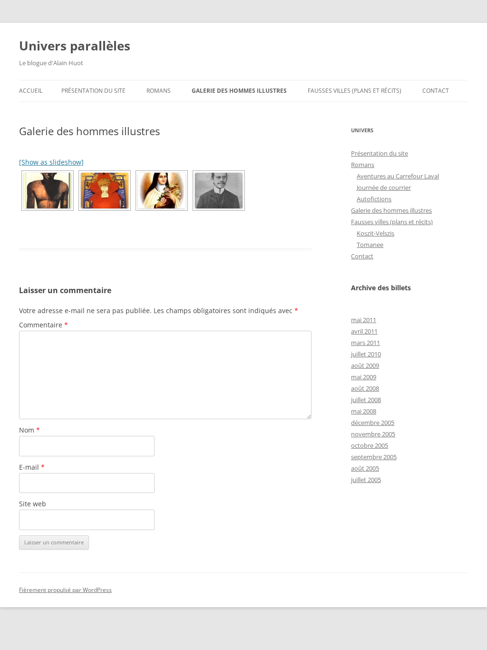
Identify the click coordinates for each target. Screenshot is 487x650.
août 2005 (365, 468)
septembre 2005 (374, 457)
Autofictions (374, 199)
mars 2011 (365, 342)
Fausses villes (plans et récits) (354, 91)
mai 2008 (363, 411)
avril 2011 (364, 331)
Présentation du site (93, 91)
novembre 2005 (373, 434)
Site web (32, 503)
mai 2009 (363, 377)
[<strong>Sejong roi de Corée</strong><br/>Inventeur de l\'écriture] (104, 190)
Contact (435, 91)
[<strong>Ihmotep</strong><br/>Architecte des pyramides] (47, 190)
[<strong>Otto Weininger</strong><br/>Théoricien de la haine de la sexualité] (219, 190)
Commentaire (43, 324)
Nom (29, 429)
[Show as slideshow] (51, 162)
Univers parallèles (74, 45)
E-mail (32, 467)
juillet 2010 (366, 354)
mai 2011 (363, 319)
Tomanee (370, 244)
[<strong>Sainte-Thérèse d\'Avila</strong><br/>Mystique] (161, 190)
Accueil (30, 91)
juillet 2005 (366, 479)
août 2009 (365, 365)
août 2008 (365, 388)
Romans (158, 91)
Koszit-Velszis (375, 233)
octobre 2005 (369, 445)
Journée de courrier (384, 187)
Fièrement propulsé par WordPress (65, 590)
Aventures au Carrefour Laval (398, 176)
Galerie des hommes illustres (239, 91)
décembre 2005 (372, 422)
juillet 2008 (366, 399)
